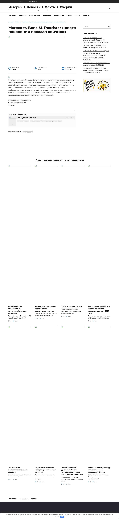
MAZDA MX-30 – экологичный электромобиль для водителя (17, 309)
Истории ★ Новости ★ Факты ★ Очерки (40, 7)
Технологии (59, 15)
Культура (22, 15)
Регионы (12, 15)
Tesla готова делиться (71, 306)
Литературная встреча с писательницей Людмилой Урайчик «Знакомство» (94, 40)
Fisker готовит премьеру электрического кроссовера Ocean (99, 470)
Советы (86, 15)
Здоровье (47, 15)
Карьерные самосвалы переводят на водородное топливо (45, 308)
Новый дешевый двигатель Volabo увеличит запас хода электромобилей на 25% (72, 471)
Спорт (69, 15)
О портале (24, 499)
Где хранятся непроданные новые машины (17, 470)
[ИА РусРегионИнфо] (12, 120)
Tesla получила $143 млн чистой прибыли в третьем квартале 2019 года (99, 309)
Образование (34, 15)
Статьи (77, 15)
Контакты (13, 499)
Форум (34, 499)
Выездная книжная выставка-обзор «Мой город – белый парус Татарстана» (95, 70)
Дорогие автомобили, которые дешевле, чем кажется (45, 470)
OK (62, 516)
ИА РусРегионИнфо (27, 118)
